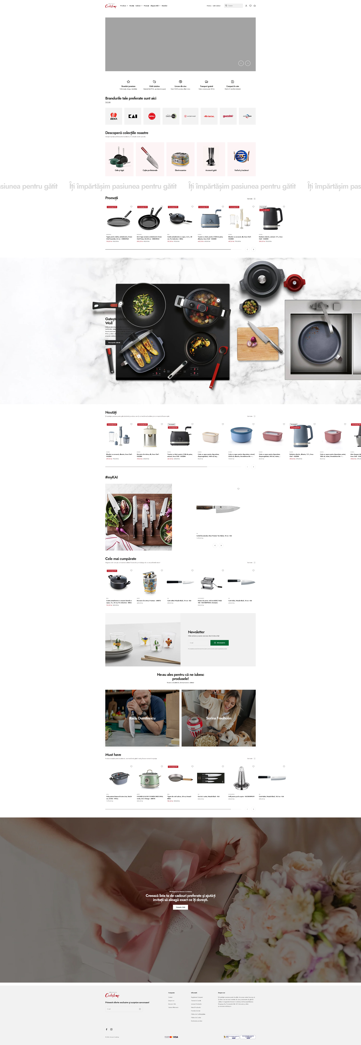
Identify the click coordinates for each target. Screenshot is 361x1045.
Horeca (209, 6)
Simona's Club (172, 1004)
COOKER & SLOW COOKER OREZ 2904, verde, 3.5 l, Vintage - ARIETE (150, 798)
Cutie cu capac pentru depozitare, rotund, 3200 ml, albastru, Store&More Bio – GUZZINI (241, 455)
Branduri (164, 6)
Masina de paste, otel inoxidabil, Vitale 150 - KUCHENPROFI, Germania (210, 602)
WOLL (107, 794)
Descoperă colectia (114, 343)
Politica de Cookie (196, 1018)
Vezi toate (108, 102)
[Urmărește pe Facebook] (106, 1029)
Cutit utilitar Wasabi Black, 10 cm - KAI (179, 601)
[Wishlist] (250, 6)
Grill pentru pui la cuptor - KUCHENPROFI (241, 797)
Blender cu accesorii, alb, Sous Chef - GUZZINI (239, 238)
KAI (197, 533)
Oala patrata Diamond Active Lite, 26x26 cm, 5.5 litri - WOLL (119, 798)
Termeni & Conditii (196, 1001)
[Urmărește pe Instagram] (111, 1029)
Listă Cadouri (216, 6)
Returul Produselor (196, 1007)
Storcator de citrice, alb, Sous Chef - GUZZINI (148, 455)
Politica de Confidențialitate (198, 1014)
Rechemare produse (196, 1021)
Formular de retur (195, 1011)
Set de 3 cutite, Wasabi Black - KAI (208, 797)
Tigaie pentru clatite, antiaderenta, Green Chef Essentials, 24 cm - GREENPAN (119, 238)
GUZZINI (199, 234)
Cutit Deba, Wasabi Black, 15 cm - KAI (240, 601)
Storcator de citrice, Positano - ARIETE (149, 601)
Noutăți (131, 6)
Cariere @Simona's (173, 1007)
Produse (123, 6)
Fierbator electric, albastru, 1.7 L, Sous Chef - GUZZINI (301, 455)
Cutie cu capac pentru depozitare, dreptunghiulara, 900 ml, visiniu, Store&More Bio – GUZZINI (269, 455)
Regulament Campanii (197, 997)
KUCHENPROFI (201, 598)
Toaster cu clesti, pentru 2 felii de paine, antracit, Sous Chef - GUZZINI (179, 455)
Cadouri (137, 6)
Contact (170, 997)
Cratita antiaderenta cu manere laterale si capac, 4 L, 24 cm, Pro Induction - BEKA (119, 602)
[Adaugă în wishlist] (131, 207)
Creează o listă (180, 907)
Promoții (146, 6)
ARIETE (138, 598)
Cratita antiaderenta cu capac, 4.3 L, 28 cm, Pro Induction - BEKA (179, 238)
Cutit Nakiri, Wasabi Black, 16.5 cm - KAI (271, 797)
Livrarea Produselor (196, 1004)
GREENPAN (108, 234)
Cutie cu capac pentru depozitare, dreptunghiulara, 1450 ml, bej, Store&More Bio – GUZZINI (208, 455)
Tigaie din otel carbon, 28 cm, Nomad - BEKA (179, 798)
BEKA (168, 234)
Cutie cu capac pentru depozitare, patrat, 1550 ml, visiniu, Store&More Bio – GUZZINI (333, 455)
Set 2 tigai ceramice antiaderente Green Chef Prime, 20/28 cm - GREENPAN (149, 238)
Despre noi (171, 1001)
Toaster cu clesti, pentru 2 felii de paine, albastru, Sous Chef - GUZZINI (210, 238)
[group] (180, 44)
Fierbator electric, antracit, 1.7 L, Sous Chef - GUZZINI (270, 238)
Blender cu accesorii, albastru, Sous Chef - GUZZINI (119, 455)
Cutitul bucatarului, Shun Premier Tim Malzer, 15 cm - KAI (214, 536)
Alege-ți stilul (155, 6)
